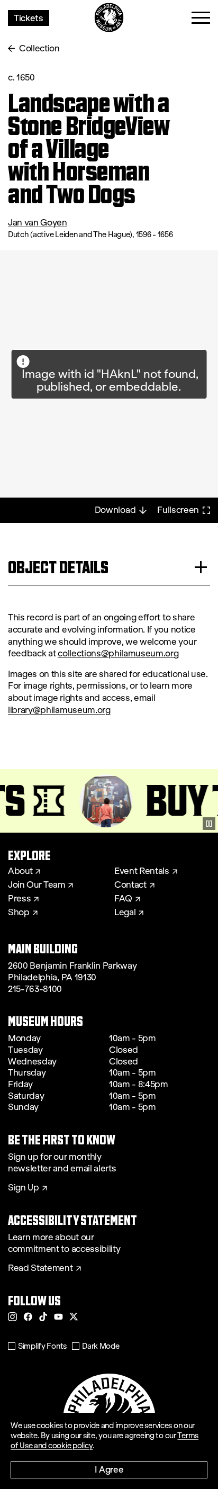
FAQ (123, 899)
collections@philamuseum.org (118, 653)
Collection (39, 48)
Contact (130, 885)
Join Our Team (36, 885)
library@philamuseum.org (59, 710)
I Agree (109, 1469)
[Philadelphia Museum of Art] (109, 17)
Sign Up (23, 1188)
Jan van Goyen (37, 223)
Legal (124, 912)
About (20, 871)
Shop (19, 912)
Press (19, 899)
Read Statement (40, 1268)
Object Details (58, 567)
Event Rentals (141, 871)
